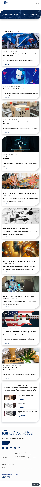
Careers (3, 454)
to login (27, 392)
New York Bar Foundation (20, 456)
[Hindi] (20, 468)
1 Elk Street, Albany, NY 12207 (7, 477)
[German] (31, 468)
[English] (2, 468)
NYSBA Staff (4, 457)
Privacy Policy (30, 452)
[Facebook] (3, 448)
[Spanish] (28, 468)
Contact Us (4, 452)
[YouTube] (19, 448)
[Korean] (6, 468)
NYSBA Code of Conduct (19, 459)
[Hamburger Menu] (37, 2)
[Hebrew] (13, 468)
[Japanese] (17, 468)
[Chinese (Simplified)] (24, 468)
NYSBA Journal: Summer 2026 (25, 395)
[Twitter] (11, 448)
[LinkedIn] (7, 448)
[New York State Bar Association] (5, 3)
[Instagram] (15, 448)
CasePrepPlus (21, 403)
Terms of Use (29, 454)
